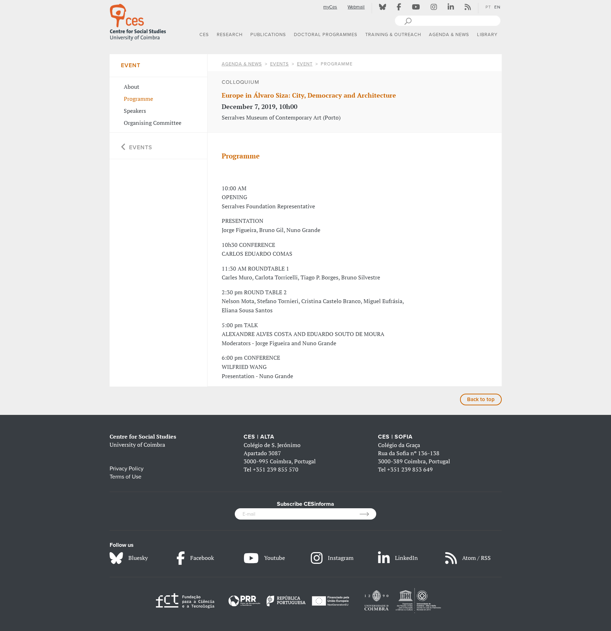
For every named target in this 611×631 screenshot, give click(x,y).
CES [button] (204, 34)
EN (497, 7)
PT (488, 7)
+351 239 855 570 (275, 469)
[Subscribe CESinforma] (368, 514)
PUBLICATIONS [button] (268, 34)
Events (279, 64)
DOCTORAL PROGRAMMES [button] (325, 34)
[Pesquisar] (408, 20)
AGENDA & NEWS (242, 64)
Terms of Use (125, 476)
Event (305, 64)
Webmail (356, 7)
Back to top (481, 399)
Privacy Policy (127, 468)
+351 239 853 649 (410, 469)
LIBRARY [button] (487, 34)
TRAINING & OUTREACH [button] (393, 34)
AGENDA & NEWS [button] (449, 34)
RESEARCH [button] (230, 34)
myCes (330, 7)
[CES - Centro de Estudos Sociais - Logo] (138, 20)
